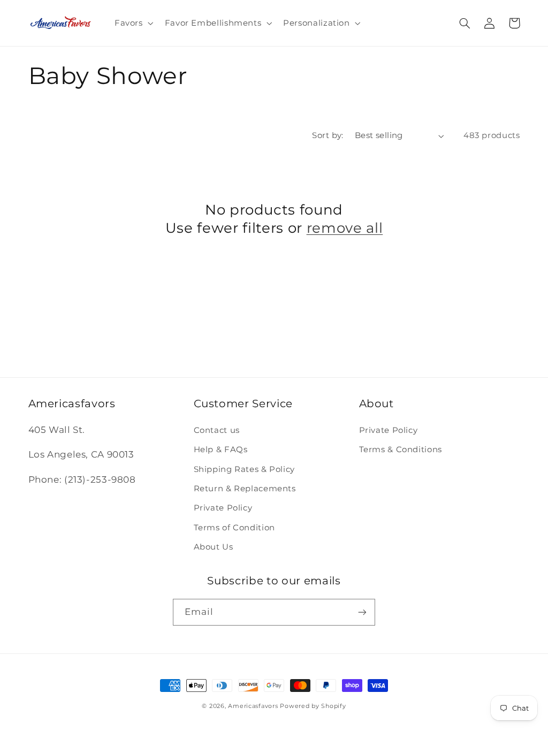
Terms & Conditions (400, 449)
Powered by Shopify (313, 706)
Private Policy (223, 508)
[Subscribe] (362, 612)
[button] (133, 23)
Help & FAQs (221, 449)
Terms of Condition (234, 527)
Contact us (217, 430)
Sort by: (327, 135)
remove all (345, 228)
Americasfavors (253, 706)
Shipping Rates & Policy (244, 469)
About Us (213, 547)
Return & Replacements (245, 488)
